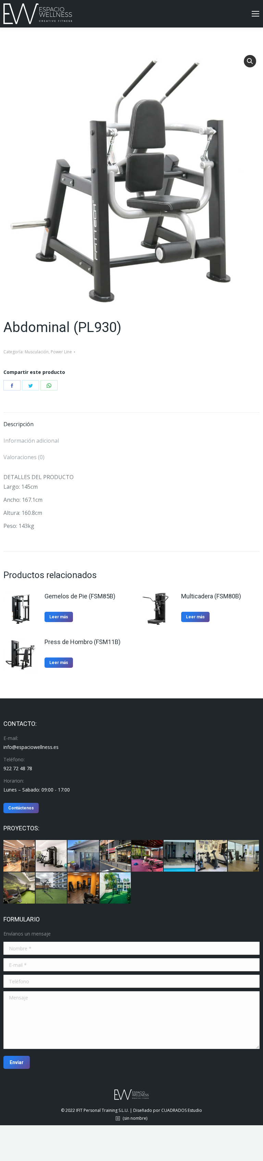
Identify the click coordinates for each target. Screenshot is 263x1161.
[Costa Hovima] (52, 888)
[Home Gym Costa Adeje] (212, 856)
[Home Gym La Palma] (83, 856)
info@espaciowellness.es (31, 747)
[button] (250, 61)
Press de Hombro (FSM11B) (83, 641)
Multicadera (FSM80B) (211, 596)
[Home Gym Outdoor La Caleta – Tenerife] (148, 856)
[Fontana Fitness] (116, 856)
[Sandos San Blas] (83, 888)
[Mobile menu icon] (255, 14)
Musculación (37, 352)
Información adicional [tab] (31, 440)
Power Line (61, 352)
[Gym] (19, 856)
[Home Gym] (52, 856)
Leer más (58, 617)
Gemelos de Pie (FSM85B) (80, 596)
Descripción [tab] (18, 424)
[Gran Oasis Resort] (116, 888)
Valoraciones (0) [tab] (24, 457)
